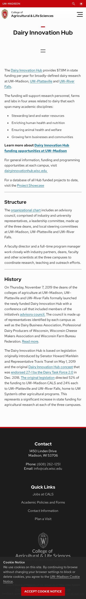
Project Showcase (30, 185)
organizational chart (26, 210)
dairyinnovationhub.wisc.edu (26, 170)
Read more (30, 341)
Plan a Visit (43, 519)
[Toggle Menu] (80, 14)
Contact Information (43, 510)
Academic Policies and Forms (43, 502)
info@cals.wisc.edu (48, 468)
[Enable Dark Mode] (81, 3)
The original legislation (38, 377)
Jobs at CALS (43, 494)
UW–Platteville (41, 81)
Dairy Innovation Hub (26, 70)
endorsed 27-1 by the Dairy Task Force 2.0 (42, 372)
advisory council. (32, 314)
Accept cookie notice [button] (43, 591)
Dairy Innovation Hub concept (50, 367)
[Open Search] (74, 4)
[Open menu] (43, 51)
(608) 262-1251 (48, 464)
